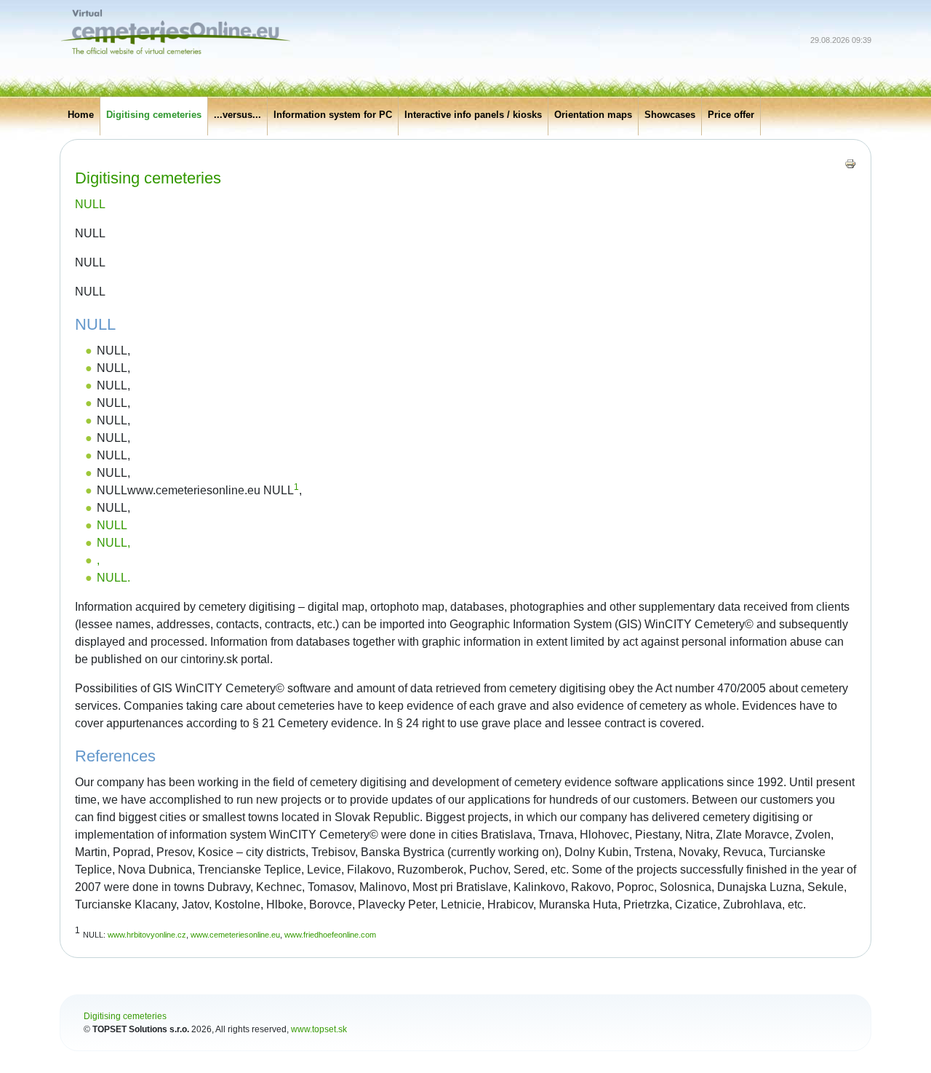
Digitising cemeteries (153, 114)
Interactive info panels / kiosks (473, 114)
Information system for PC (332, 114)
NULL (90, 204)
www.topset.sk (319, 1029)
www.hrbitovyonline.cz (147, 934)
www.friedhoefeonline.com (330, 934)
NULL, (113, 542)
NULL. (113, 577)
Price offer (731, 114)
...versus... (237, 114)
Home (81, 114)
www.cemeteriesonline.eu (235, 934)
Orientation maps (593, 114)
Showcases (669, 114)
